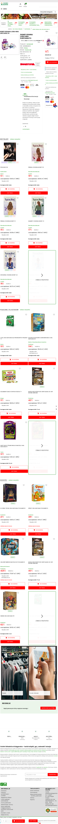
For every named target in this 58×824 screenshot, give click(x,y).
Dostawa (3, 791)
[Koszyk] (25, 5)
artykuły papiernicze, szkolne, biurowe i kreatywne (35, 750)
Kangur (2, 398)
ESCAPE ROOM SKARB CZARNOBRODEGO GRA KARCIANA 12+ (40, 338)
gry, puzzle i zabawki (19, 750)
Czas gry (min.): (24, 57)
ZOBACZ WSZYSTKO (42, 280)
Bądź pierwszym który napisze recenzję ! (16, 708)
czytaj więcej (26, 129)
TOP (17, 162)
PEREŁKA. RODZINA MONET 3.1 (8, 221)
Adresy (32, 798)
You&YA (30, 174)
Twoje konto (34, 788)
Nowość (10, 162)
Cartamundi (30, 44)
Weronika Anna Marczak (33, 171)
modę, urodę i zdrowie (32, 751)
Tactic (1, 452)
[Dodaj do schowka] (17, 144)
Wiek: (21, 54)
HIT (14, 162)
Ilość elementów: (24, 52)
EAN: (21, 46)
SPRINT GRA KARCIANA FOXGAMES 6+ (38, 508)
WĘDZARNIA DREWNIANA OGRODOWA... (49, 23)
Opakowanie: (23, 59)
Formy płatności (6, 803)
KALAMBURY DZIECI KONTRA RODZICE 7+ (11, 391)
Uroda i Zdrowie (34, 693)
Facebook (1, 784)
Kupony (32, 799)
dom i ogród (11, 751)
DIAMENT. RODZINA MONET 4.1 (36, 221)
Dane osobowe (34, 790)
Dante (1, 344)
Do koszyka (10, 189)
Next (55, 18)
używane (45, 767)
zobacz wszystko (15, 139)
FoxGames (30, 344)
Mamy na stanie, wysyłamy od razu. (30, 41)
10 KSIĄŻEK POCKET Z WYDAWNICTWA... (34, 23)
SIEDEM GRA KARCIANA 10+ (7, 616)
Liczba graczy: (23, 55)
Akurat (1, 174)
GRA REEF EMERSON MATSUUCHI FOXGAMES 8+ (12, 562)
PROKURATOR (4, 167)
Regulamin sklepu (6, 797)
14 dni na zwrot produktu (26, 72)
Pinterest (4, 57)
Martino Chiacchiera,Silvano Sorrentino (37, 342)
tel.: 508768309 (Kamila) (32, 80)
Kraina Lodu (28, 50)
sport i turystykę (23, 751)
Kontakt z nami (5, 813)
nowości (56, 756)
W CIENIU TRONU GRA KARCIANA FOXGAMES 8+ (13, 508)
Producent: (23, 44)
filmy (45, 751)
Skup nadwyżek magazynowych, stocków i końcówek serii (7, 809)
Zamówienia (33, 792)
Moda (4, 693)
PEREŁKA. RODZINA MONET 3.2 (36, 167)
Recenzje (26, 99)
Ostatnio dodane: (3, 23)
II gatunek (38, 767)
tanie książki (11, 750)
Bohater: (22, 50)
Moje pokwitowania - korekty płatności (36, 795)
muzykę (39, 751)
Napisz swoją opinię (48, 708)
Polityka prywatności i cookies (5, 794)
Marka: (22, 48)
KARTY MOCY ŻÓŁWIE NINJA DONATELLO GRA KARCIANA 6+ (12, 446)
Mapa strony (5, 815)
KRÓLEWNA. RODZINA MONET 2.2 (9, 275)
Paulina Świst (3, 171)
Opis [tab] (25, 94)
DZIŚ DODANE (4, 162)
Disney (26, 48)
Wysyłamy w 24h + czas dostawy (28, 69)
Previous (2, 18)
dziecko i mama (4, 751)
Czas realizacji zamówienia (5, 800)
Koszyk (25, 6)
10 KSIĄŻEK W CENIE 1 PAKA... (10, 24)
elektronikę (16, 751)
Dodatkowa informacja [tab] (31, 96)
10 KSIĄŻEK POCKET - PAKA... (22, 23)
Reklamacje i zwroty (7, 804)
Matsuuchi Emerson (5, 566)
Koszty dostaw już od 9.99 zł (27, 75)
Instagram (5, 784)
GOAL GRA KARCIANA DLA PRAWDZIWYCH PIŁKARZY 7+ (13, 338)
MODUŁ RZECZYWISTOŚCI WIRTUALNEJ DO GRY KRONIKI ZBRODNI (40, 392)
